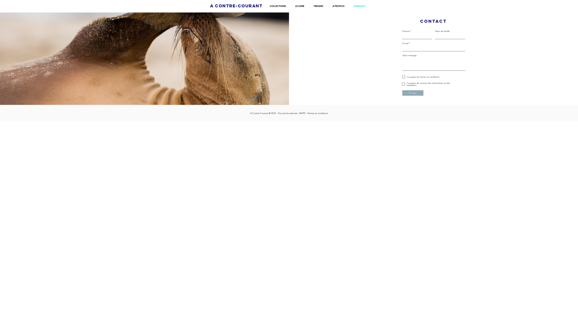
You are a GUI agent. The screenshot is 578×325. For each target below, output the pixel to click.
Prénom (406, 31)
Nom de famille (442, 31)
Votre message (410, 55)
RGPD (302, 113)
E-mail (405, 43)
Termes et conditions (317, 113)
